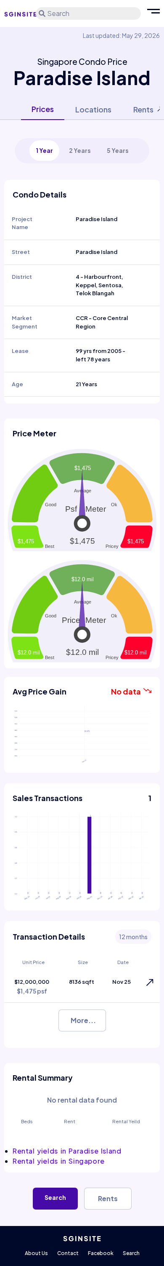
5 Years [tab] (118, 150)
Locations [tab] (93, 109)
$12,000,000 (31, 986)
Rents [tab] (143, 109)
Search (55, 1197)
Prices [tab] (43, 109)
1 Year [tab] (44, 150)
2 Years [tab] (80, 150)
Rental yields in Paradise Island (67, 1150)
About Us (36, 1253)
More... (83, 1020)
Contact (68, 1253)
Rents (108, 1198)
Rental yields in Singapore (59, 1160)
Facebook (101, 1253)
